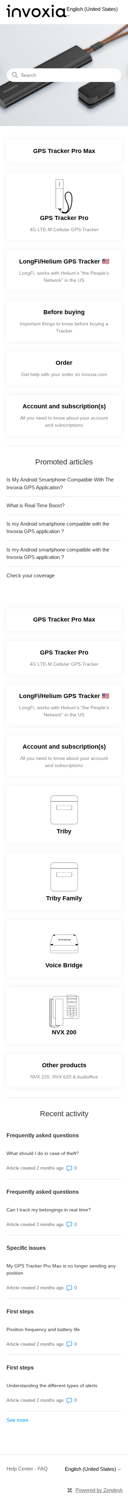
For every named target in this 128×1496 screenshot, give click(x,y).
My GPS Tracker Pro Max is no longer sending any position (61, 1269)
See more (17, 1420)
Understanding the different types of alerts (51, 1385)
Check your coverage (30, 575)
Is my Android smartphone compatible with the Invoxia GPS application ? (57, 527)
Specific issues (26, 1248)
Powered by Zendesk (99, 1490)
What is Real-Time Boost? (35, 505)
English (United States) (92, 9)
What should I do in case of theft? (42, 1153)
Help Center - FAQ (27, 1469)
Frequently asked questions (42, 1135)
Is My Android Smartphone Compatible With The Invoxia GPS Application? (60, 483)
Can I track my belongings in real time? (48, 1209)
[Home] (36, 15)
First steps (20, 1311)
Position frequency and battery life (43, 1329)
